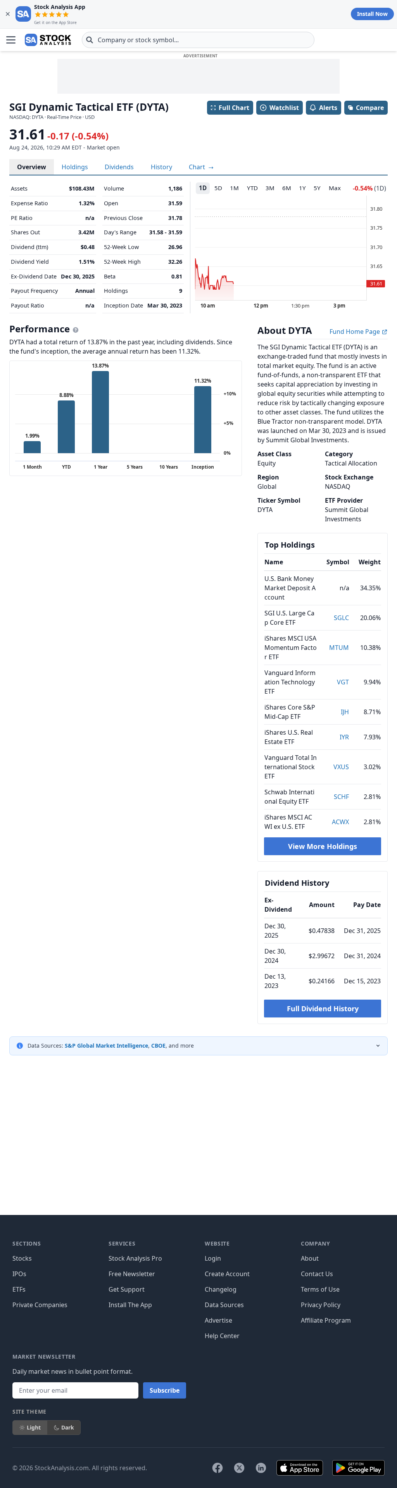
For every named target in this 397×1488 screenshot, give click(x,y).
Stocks (22, 1258)
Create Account (227, 1274)
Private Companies (39, 1305)
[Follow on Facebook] (217, 1468)
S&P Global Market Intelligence (106, 1045)
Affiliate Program (326, 1320)
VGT (343, 682)
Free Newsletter (132, 1274)
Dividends (119, 167)
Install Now (372, 13)
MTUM (339, 647)
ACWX (340, 822)
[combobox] (198, 40)
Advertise (218, 1320)
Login (213, 1258)
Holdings (75, 167)
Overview (31, 167)
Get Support (127, 1289)
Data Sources (224, 1305)
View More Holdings (322, 846)
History (161, 167)
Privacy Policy (320, 1305)
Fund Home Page (355, 331)
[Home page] (47, 40)
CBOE (158, 1045)
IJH (345, 712)
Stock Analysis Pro (135, 1258)
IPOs (19, 1274)
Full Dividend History (323, 1008)
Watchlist (284, 107)
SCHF (341, 796)
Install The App (130, 1305)
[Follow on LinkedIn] (261, 1468)
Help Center (222, 1336)
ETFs (19, 1289)
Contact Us (317, 1274)
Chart (198, 167)
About (310, 1258)
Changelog (220, 1289)
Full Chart (234, 107)
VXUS (341, 767)
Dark (67, 1427)
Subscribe (165, 1390)
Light (34, 1427)
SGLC (341, 617)
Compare (370, 107)
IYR (344, 737)
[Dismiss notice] (7, 14)
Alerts (328, 107)
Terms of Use (320, 1289)
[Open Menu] (11, 40)
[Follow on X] (239, 1468)
